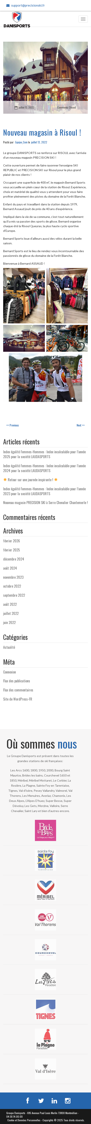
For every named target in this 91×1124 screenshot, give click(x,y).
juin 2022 (9, 622)
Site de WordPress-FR (17, 699)
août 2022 (10, 604)
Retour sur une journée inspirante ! (30, 479)
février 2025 (11, 549)
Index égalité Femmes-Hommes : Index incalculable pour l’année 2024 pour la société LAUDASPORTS (44, 468)
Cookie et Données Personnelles (23, 1120)
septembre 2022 (14, 595)
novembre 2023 (13, 577)
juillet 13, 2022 (26, 107)
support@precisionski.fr (28, 5)
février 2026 (11, 540)
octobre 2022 (12, 586)
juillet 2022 (11, 613)
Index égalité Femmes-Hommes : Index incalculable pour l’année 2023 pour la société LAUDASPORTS (44, 491)
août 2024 (10, 568)
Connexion (9, 672)
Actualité (9, 647)
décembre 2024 (13, 559)
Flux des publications (16, 680)
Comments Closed (66, 107)
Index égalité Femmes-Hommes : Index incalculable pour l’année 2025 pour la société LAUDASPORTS (44, 454)
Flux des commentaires (18, 690)
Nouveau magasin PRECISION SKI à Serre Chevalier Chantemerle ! (45, 502)
